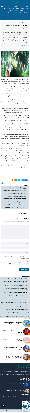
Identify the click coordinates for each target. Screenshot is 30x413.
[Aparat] (26, 379)
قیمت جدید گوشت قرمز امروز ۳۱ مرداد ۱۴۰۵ (17, 196)
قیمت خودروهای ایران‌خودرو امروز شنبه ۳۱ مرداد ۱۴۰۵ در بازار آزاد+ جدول (14, 288)
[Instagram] (24, 379)
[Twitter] (21, 379)
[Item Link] (26, 323)
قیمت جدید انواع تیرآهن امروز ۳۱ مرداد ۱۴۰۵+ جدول (15, 205)
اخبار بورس (18, 23)
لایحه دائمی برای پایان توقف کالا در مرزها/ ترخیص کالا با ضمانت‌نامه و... (14, 187)
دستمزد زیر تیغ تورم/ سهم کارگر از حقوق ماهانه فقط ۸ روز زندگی (14, 199)
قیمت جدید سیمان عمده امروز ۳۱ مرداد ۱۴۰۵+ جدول (15, 207)
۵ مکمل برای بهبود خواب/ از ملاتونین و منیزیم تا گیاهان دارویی (12, 340)
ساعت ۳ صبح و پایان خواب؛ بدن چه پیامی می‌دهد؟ (13, 348)
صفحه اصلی (24, 23)
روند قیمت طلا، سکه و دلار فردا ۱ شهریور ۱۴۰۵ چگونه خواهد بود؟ (14, 279)
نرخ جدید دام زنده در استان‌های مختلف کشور (17, 193)
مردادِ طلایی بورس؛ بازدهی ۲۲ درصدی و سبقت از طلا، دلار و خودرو (13, 316)
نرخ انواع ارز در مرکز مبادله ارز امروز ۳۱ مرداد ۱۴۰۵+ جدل (14, 190)
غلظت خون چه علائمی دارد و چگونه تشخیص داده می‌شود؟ (12, 331)
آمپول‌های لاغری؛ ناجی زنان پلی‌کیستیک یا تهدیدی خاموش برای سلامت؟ (13, 323)
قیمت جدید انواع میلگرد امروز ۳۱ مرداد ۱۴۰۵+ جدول (15, 202)
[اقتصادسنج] (15, 2)
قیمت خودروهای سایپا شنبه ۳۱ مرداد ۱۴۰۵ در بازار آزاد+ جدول (14, 285)
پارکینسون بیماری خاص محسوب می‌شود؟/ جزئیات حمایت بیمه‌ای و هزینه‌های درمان (13, 357)
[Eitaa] (29, 379)
